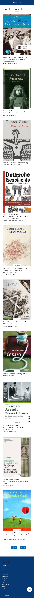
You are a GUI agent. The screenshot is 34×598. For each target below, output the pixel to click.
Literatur (4, 586)
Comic (3, 568)
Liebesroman (5, 584)
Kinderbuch (5, 578)
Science (4, 591)
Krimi (3, 582)
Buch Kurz (17, 2)
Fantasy (4, 572)
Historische (5, 574)
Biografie (4, 565)
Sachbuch (4, 589)
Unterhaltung (5, 595)
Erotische (4, 570)
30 (21, 547)
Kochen (4, 580)
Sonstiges (4, 593)
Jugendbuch (5, 576)
